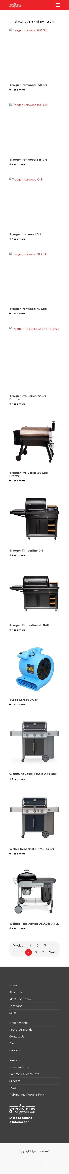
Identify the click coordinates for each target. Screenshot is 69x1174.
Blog (12, 1043)
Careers (14, 1050)
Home (13, 985)
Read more (18, 89)
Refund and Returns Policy (27, 1094)
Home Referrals (19, 1067)
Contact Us (16, 1036)
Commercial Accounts (24, 1074)
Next (52, 952)
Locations (15, 1006)
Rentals (14, 1060)
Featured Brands (20, 1029)
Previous (19, 945)
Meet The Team (20, 999)
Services (14, 1080)
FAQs (12, 1087)
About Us (15, 992)
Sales (12, 1012)
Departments (18, 1022)
